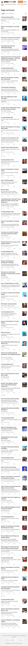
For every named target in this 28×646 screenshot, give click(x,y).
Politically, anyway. (5, 376)
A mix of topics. (4, 235)
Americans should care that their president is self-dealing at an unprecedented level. (10, 285)
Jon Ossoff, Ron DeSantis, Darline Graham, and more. (10, 19)
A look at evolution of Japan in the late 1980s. (9, 173)
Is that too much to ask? (6, 500)
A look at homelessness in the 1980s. (9, 570)
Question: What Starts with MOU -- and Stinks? (10, 408)
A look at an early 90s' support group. (9, 80)
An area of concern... (5, 510)
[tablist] (7, 13)
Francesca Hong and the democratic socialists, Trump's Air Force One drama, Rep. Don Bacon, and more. (10, 70)
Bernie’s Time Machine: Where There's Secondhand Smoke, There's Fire (9, 385)
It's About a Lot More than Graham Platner (10, 293)
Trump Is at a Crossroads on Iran (10, 138)
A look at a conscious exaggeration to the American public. (10, 30)
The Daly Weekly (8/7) (7, 117)
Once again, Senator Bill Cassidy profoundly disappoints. (11, 100)
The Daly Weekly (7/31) (7, 159)
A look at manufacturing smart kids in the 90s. (10, 130)
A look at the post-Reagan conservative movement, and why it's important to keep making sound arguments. (10, 50)
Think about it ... (4, 411)
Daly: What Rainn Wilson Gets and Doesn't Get (10, 342)
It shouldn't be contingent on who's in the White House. (10, 334)
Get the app (20, 640)
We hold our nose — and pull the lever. (9, 245)
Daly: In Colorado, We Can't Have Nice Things (10, 374)
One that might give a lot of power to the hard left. (10, 149)
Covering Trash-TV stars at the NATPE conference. (9, 325)
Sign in (25, 1)
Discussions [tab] (11, 13)
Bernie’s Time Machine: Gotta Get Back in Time (10, 609)
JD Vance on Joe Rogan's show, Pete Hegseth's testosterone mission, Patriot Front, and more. (10, 254)
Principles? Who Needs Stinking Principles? (10, 447)
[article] (14, 20)
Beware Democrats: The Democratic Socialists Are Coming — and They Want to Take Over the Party (11, 58)
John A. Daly (7, 21)
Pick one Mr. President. (6, 111)
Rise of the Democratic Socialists (10, 398)
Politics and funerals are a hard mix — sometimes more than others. (9, 182)
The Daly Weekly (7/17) (7, 251)
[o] (25, 39)
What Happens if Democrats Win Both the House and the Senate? (10, 547)
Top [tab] (6, 13)
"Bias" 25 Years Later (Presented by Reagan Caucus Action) (10, 487)
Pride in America (5, 332)
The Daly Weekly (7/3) (7, 364)
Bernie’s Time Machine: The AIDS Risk (10, 27)
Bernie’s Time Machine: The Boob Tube (10, 221)
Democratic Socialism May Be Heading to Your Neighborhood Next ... (11, 354)
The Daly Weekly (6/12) (7, 516)
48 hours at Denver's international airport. (10, 529)
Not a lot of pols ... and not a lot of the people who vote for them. (9, 450)
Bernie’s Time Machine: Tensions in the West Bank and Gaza (10, 477)
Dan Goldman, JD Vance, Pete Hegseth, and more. (10, 420)
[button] (2, 4)
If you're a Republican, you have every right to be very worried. (11, 550)
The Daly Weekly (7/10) (7, 312)
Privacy (15, 635)
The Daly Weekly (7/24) (7, 211)
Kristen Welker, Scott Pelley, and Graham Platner (10, 536)
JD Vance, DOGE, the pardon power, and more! (10, 120)
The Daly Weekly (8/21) (7, 17)
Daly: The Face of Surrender (8, 467)
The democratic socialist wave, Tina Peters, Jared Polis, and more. (10, 366)
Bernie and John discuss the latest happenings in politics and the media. (9, 89)
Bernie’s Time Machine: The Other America (10, 568)
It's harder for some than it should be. (9, 580)
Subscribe (20, 1)
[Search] (25, 13)
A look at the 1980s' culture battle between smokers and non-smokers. (10, 388)
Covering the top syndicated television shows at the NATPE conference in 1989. (10, 265)
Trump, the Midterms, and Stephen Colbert (10, 620)
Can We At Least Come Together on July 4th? (10, 498)
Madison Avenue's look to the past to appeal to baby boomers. (9, 612)
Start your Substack (10, 640)
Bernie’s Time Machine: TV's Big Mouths (9, 322)
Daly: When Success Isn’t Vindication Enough (8, 46)
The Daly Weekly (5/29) (7, 599)
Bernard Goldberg (10, 32)
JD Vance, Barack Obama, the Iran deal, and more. (11, 460)
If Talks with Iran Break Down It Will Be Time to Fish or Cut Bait (10, 108)
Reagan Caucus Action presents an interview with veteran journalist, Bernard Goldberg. (10, 490)
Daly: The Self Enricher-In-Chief (9, 283)
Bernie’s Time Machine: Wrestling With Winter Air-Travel (10, 526)
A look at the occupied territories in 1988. (10, 479)
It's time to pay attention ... (7, 357)
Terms (19, 635)
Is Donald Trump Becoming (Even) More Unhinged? (10, 587)
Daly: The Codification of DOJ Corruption (9, 97)
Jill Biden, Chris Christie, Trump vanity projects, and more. (9, 602)
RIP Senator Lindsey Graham (9, 304)
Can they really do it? (5, 61)
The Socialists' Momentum (8, 87)
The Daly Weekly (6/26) (7, 418)
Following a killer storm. (6, 430)
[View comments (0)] (8, 23)
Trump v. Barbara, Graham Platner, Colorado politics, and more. (9, 314)
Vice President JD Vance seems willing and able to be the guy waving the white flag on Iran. (10, 469)
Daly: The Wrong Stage (7, 180)
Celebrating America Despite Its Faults (10, 577)
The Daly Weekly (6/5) (7, 558)
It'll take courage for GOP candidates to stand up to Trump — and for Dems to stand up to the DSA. (10, 204)
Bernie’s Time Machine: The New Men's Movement (10, 78)
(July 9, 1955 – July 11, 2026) (7, 305)
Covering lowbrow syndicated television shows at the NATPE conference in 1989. (10, 225)
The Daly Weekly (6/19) (7, 457)
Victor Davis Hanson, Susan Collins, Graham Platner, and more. (11, 560)
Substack (8, 643)
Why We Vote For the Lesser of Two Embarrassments (10, 242)
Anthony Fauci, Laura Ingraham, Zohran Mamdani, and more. (10, 162)
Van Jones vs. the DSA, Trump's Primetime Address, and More (9, 233)
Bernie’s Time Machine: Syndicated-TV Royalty (7, 261)
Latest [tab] (3, 13)
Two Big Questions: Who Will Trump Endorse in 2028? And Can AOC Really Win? (11, 200)
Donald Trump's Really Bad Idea (9, 147)
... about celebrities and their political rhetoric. (9, 346)
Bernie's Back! (5, 189)
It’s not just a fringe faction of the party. (10, 39)
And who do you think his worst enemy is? (10, 590)
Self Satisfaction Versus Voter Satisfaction (9, 437)
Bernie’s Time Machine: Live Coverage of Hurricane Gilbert (9, 428)
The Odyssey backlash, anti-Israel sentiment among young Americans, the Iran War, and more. (11, 214)
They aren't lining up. (5, 440)
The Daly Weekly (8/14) (7, 68)
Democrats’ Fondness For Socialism (10, 37)
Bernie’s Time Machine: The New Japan (10, 170)
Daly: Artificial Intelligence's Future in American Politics (10, 507)
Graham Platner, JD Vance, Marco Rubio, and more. (10, 519)
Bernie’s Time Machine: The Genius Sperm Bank (10, 127)
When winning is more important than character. (9, 296)
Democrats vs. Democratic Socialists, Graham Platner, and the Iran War (10, 273)
